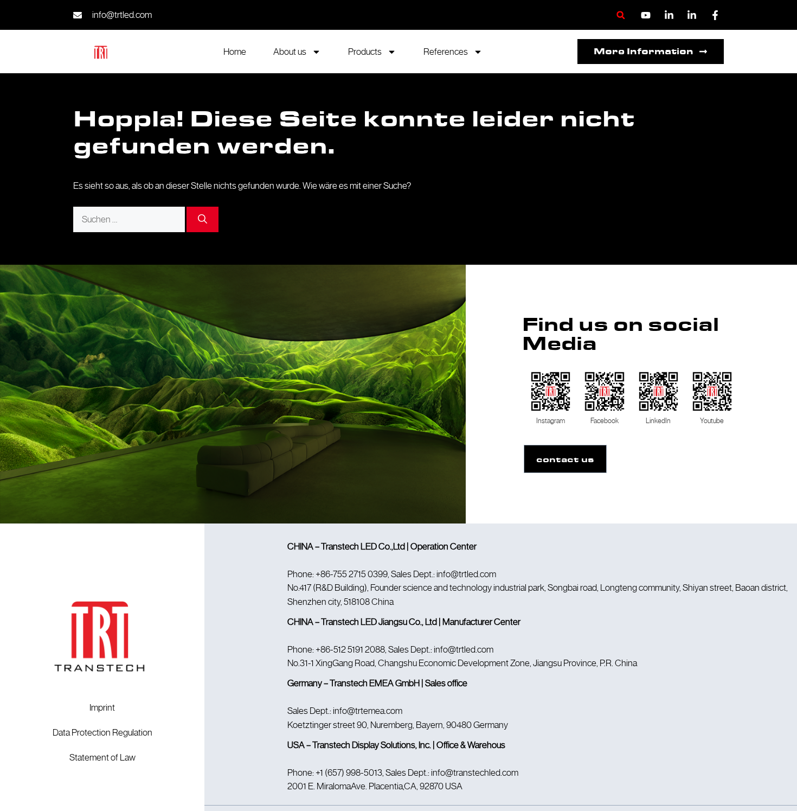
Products (365, 51)
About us (289, 51)
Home (234, 51)
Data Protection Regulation (102, 732)
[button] (620, 15)
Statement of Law (102, 757)
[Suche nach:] (130, 219)
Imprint (102, 707)
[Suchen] (202, 220)
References (445, 51)
